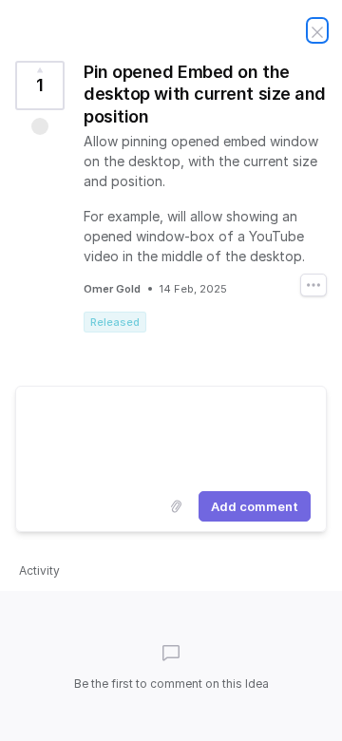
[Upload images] (176, 506)
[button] (39, 126)
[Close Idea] (317, 30)
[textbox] (171, 435)
